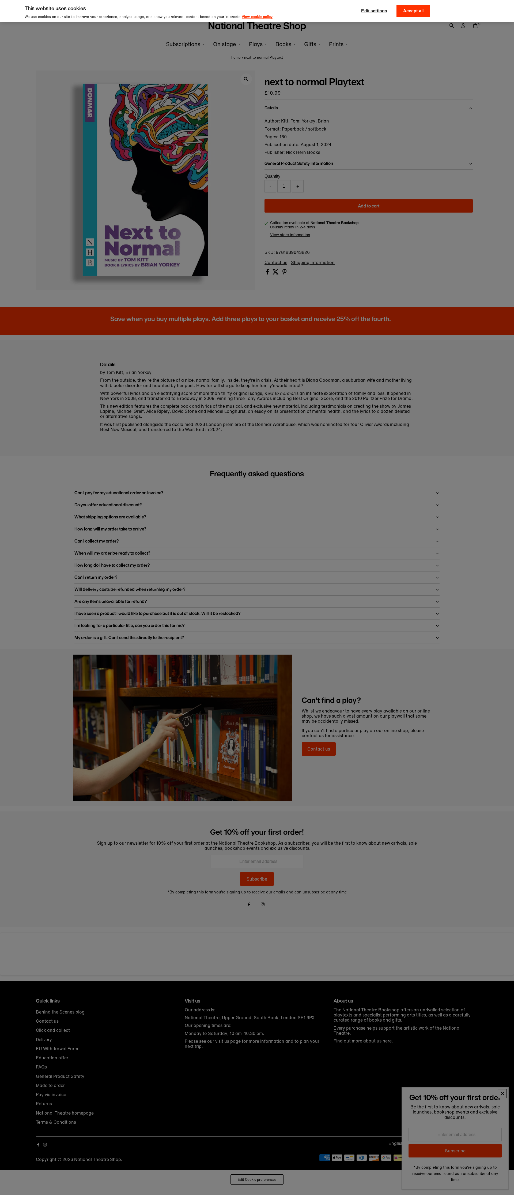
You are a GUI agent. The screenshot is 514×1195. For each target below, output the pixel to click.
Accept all (413, 11)
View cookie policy (257, 16)
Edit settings (374, 11)
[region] (257, 11)
